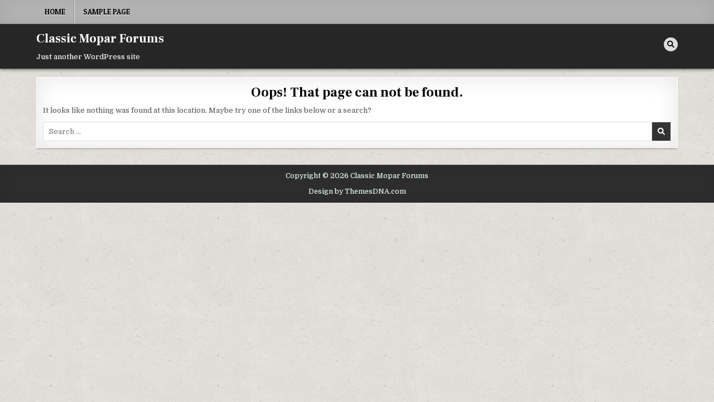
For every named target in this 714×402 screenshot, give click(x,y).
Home (55, 11)
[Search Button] (671, 44)
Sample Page (106, 11)
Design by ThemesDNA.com (357, 191)
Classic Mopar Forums (100, 38)
